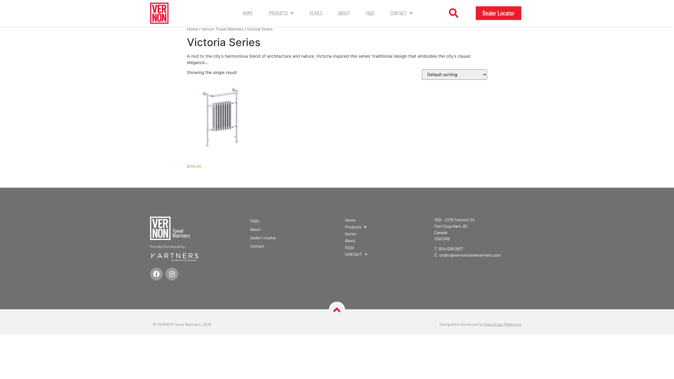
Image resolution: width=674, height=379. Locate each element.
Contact (257, 245)
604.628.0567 (451, 248)
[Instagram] (172, 274)
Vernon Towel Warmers (222, 29)
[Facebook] (156, 274)
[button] (453, 13)
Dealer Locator (263, 237)
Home (248, 13)
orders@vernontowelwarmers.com (470, 254)
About (344, 13)
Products (278, 13)
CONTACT (398, 13)
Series (316, 13)
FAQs (370, 13)
